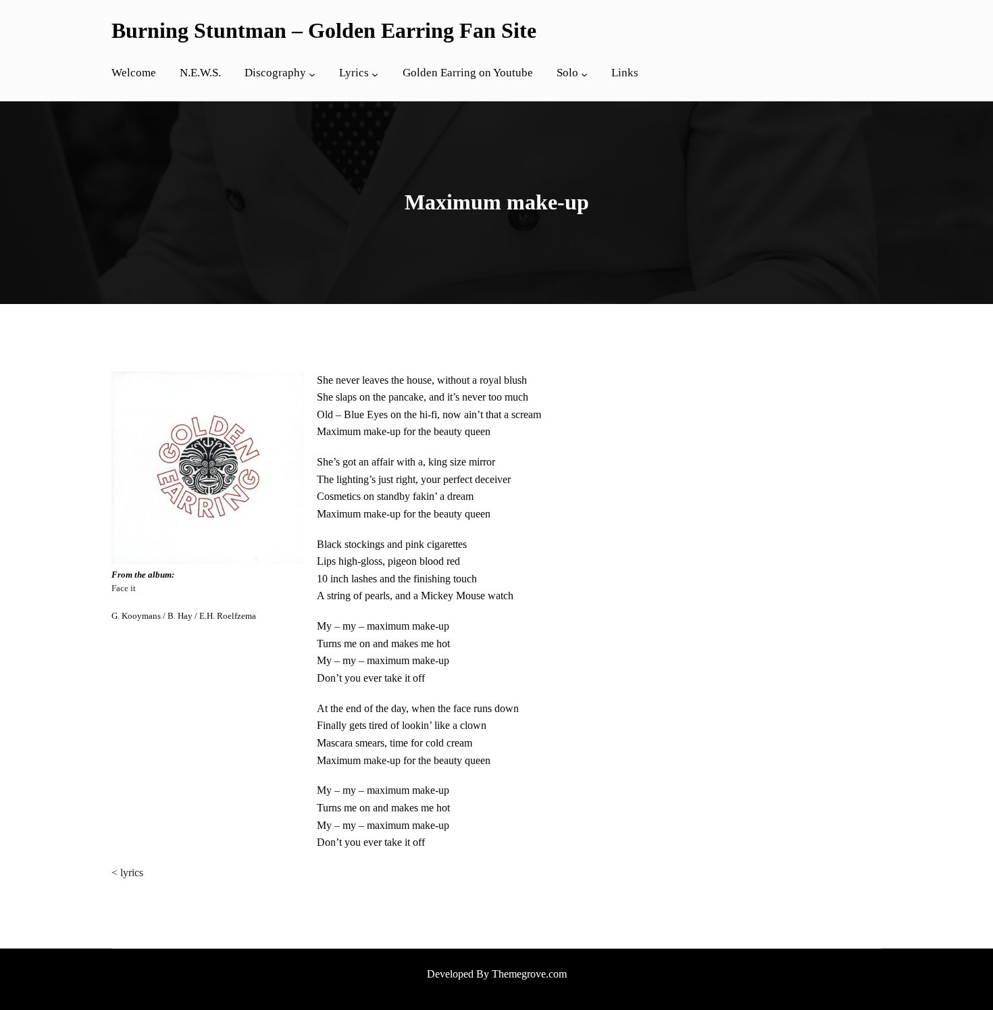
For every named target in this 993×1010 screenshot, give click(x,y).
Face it (123, 588)
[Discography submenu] (312, 74)
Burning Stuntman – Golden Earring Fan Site (323, 30)
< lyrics (127, 872)
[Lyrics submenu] (375, 74)
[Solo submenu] (584, 74)
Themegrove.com (529, 974)
